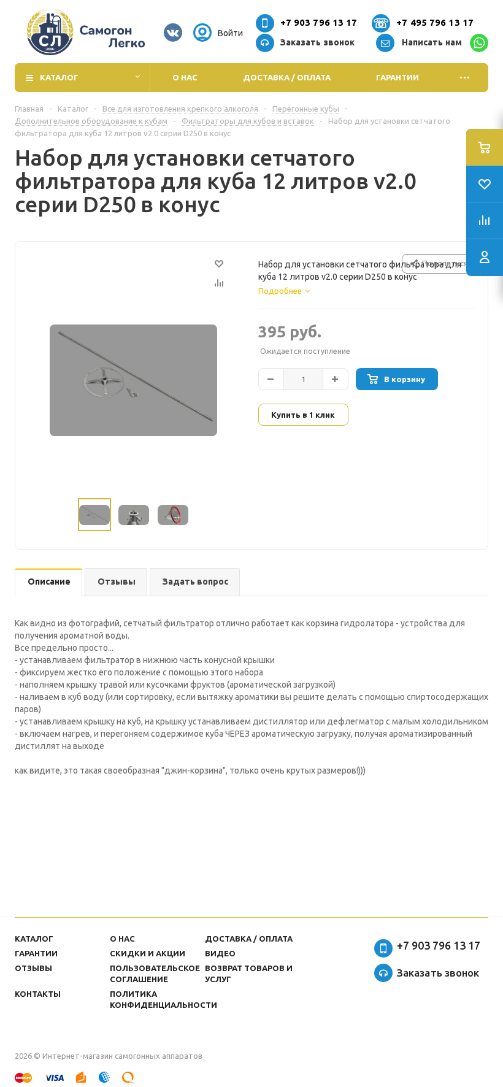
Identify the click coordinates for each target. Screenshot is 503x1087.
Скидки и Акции (147, 953)
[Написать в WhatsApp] (479, 43)
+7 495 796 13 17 (435, 22)
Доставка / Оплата (287, 77)
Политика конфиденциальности (163, 999)
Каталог (59, 77)
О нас (185, 77)
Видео (220, 953)
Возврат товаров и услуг (249, 973)
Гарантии (397, 77)
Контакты (38, 993)
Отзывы (33, 968)
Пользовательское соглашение (155, 973)
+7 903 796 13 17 (319, 22)
